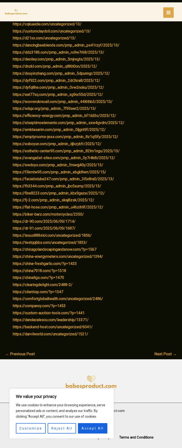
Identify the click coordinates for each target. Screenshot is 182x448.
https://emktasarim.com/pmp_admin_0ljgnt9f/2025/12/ (59, 129)
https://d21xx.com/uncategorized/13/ (44, 38)
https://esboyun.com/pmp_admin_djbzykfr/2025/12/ (57, 144)
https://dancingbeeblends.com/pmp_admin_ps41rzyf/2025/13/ (66, 45)
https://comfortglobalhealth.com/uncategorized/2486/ (58, 298)
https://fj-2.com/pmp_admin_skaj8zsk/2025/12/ (53, 200)
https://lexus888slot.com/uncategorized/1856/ (52, 235)
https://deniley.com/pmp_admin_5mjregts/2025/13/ (56, 59)
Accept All (93, 428)
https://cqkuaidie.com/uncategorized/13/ (47, 24)
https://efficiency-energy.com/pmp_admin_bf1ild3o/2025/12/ (64, 115)
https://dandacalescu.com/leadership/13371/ (51, 320)
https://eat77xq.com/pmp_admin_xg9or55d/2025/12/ (58, 94)
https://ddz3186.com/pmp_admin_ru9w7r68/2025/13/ (58, 52)
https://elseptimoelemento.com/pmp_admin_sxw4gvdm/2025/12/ (68, 122)
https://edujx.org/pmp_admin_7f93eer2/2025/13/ (54, 108)
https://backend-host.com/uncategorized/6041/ (53, 327)
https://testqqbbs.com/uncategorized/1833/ (50, 242)
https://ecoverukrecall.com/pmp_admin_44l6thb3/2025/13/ (63, 101)
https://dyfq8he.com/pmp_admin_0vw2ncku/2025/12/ (58, 87)
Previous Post (20, 353)
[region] (61, 414)
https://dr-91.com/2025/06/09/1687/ (44, 228)
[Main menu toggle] (168, 12)
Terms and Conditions (136, 437)
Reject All (62, 428)
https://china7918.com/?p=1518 (39, 270)
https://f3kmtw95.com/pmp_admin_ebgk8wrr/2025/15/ (59, 172)
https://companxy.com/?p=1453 (39, 306)
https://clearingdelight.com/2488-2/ (43, 284)
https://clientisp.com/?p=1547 (38, 292)
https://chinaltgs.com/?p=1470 (38, 277)
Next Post (166, 353)
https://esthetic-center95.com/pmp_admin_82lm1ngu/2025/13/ (66, 151)
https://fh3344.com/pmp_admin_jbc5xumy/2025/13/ (57, 186)
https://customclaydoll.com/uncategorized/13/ (52, 31)
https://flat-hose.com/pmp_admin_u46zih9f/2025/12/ (58, 207)
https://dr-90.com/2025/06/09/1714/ (44, 221)
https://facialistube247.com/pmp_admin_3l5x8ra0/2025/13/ (63, 179)
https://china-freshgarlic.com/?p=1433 (45, 263)
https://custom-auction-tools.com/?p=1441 (49, 313)
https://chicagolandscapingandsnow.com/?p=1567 (54, 249)
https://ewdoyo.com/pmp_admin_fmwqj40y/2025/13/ (58, 165)
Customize (30, 428)
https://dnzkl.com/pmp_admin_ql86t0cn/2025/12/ (55, 66)
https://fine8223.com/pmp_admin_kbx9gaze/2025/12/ (59, 193)
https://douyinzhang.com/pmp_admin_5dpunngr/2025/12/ (61, 73)
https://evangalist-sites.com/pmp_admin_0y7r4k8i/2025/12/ (64, 158)
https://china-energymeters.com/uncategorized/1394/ (58, 256)
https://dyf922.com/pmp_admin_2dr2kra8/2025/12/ (56, 80)
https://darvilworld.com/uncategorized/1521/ (50, 334)
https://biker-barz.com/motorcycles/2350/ (48, 214)
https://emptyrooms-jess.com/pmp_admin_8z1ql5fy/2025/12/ (65, 136)
